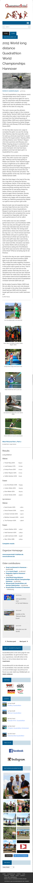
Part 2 (19, 441)
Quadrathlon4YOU (13, 91)
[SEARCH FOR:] (16, 27)
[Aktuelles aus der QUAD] (9, 629)
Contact (22, 875)
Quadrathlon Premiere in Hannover (18, 587)
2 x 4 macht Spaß (12, 571)
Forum (12, 875)
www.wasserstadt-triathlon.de (12, 554)
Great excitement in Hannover (16, 567)
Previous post (11, 641)
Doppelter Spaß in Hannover (15, 573)
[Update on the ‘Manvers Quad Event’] (9, 614)
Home (4, 874)
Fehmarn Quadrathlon (14, 713)
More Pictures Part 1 (9, 441)
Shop (17, 875)
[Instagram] (28, 797)
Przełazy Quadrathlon (14, 705)
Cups (13, 33)
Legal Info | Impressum (10, 877)
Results (6, 875)
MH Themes (26, 881)
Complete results (8, 543)
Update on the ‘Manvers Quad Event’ (20, 616)
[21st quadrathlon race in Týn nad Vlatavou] (9, 599)
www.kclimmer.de (8, 556)
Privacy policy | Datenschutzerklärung (15, 878)
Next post (23, 641)
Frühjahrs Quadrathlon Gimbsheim (18, 728)
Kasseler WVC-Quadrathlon (16, 720)
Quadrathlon (11, 874)
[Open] (16, 786)
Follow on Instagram (21, 855)
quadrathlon (16, 774)
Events (19, 874)
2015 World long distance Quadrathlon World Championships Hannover (18, 579)
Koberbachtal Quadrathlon (16, 736)
